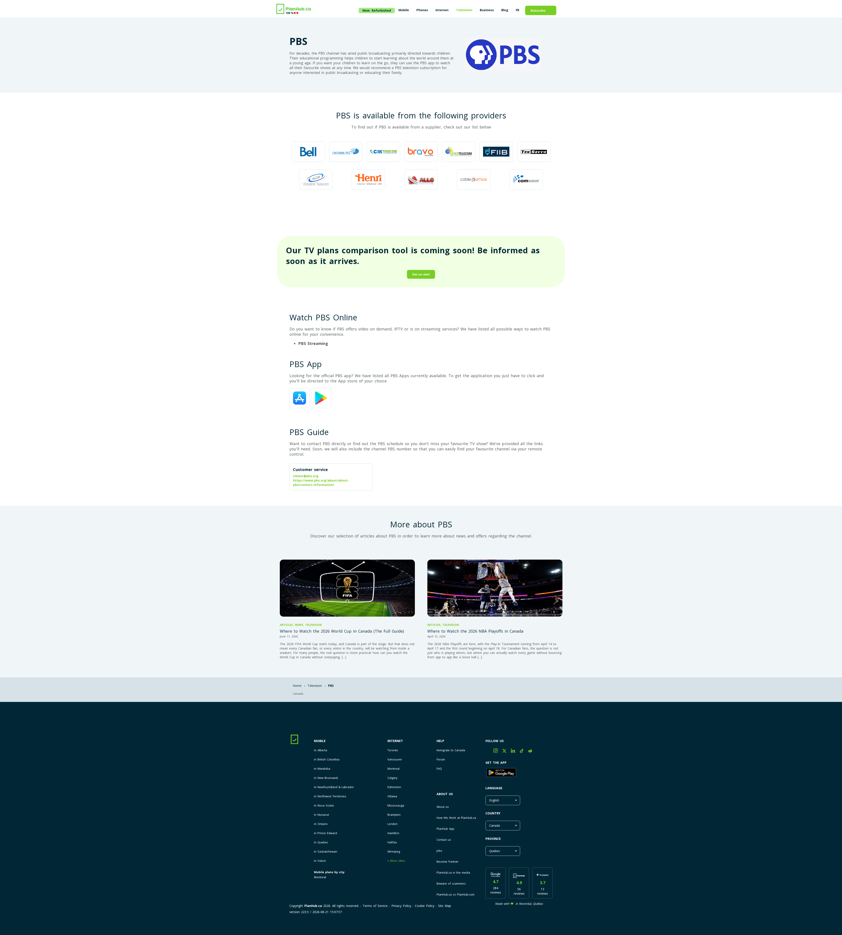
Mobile (320, 741)
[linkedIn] (515, 751)
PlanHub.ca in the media (453, 872)
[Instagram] (497, 751)
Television (464, 10)
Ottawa (392, 796)
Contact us (444, 840)
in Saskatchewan (325, 851)
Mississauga (395, 805)
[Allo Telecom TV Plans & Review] (421, 180)
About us (445, 794)
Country (492, 813)
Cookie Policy (424, 906)
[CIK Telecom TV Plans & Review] (383, 152)
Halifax (392, 842)
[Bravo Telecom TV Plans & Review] (421, 152)
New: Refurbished (376, 10)
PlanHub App (445, 829)
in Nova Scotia (324, 805)
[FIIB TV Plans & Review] (496, 152)
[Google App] (519, 773)
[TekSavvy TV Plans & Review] (533, 152)
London (392, 824)
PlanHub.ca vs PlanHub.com (456, 894)
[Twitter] (506, 751)
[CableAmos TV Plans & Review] (473, 180)
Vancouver (394, 759)
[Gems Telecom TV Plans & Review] (458, 152)
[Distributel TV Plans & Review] (345, 152)
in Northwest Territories (330, 796)
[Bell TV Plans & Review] (308, 152)
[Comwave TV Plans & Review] (526, 180)
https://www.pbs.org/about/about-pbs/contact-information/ (321, 482)
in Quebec (321, 842)
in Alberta (320, 750)
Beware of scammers (451, 883)
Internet (395, 741)
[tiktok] (524, 751)
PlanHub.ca (313, 906)
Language (493, 788)
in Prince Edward (325, 833)
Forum (441, 759)
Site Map (444, 906)
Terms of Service (375, 906)
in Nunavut (321, 815)
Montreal (320, 877)
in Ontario (321, 824)
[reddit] (531, 751)
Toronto (392, 750)
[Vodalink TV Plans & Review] (315, 180)
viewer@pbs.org (305, 476)
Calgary (392, 778)
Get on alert (421, 274)
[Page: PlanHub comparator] (294, 9)
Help (440, 741)
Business (487, 10)
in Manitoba (322, 769)
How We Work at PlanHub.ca (456, 818)
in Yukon (320, 861)
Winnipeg (393, 851)
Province (493, 839)
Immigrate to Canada (451, 750)
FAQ (439, 769)
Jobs (439, 851)
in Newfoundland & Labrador (334, 787)
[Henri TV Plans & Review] (368, 180)
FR (517, 10)
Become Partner (447, 862)
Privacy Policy (401, 906)
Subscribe (538, 10)
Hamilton (393, 833)
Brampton (394, 815)
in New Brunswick (326, 778)
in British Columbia (326, 759)
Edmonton (394, 787)
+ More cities (396, 861)
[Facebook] (489, 751)
